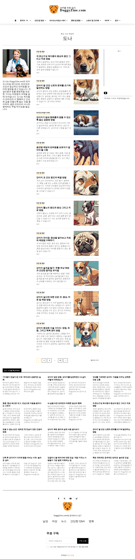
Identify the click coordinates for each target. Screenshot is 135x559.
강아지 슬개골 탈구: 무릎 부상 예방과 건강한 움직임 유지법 (52, 269)
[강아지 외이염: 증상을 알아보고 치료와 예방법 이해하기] (86, 243)
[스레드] (76, 498)
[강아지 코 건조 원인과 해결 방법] (86, 183)
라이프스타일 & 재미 (43, 112)
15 (60, 360)
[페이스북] (58, 498)
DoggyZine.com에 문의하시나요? (67, 515)
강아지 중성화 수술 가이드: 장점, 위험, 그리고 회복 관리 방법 (53, 329)
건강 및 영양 (40, 51)
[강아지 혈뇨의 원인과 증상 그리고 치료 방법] (86, 213)
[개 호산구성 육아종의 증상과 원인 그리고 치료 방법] (86, 61)
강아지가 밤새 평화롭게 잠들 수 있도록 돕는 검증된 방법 (53, 118)
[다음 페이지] (65, 360)
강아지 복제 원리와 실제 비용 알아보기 (63, 429)
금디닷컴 (71, 555)
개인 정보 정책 (83, 547)
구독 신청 (82, 541)
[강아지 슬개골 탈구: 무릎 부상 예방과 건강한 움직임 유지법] (86, 273)
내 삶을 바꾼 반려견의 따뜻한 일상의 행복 (64, 403)
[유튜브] (105, 93)
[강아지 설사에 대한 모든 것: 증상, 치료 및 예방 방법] (86, 303)
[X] (64, 498)
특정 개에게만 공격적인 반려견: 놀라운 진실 (111, 458)
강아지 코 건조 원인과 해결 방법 (51, 177)
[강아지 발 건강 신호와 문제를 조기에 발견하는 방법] (86, 91)
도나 (37, 72)
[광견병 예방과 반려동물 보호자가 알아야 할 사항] (86, 152)
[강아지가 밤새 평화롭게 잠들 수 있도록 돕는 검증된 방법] (86, 122)
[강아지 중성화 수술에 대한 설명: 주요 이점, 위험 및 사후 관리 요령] (86, 334)
